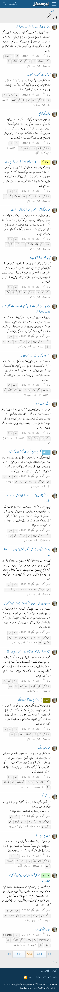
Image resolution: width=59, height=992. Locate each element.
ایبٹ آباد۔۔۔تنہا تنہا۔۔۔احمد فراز (33, 27)
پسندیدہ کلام (31, 66)
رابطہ (55, 977)
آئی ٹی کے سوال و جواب (15, 827)
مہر (53, 971)
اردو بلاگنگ (22, 866)
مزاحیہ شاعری (35, 487)
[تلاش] (4, 4)
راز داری (37, 977)
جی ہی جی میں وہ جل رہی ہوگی (33, 700)
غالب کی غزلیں (44, 114)
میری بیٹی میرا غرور (42, 929)
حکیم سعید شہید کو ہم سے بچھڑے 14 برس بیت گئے (28, 652)
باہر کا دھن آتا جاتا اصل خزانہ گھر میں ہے (27, 162)
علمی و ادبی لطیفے (40, 153)
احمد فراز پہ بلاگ (44, 748)
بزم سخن (32, 249)
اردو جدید (44, 971)
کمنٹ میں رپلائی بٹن (42, 836)
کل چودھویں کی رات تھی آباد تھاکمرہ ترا (29, 452)
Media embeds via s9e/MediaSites (36, 988)
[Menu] (54, 4)
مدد (30, 977)
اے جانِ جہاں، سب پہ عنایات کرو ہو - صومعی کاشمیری (27, 603)
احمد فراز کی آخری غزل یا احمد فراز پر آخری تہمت (30, 210)
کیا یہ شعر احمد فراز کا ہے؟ (40, 258)
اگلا (20, 954)
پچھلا (38, 954)
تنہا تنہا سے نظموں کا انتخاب (38, 75)
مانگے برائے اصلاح (41, 404)
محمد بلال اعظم (46, 56)
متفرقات (30, 691)
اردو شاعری (36, 105)
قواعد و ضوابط (46, 977)
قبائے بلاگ (45, 796)
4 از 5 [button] (29, 954)
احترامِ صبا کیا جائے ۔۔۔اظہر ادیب (35, 356)
